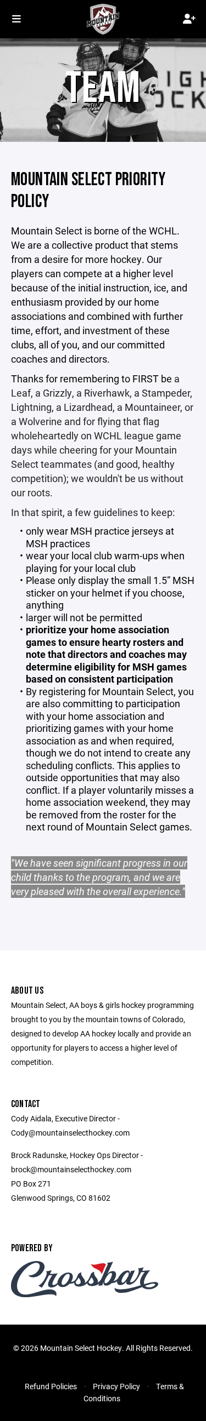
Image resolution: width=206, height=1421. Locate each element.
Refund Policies (51, 1386)
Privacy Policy (116, 1386)
